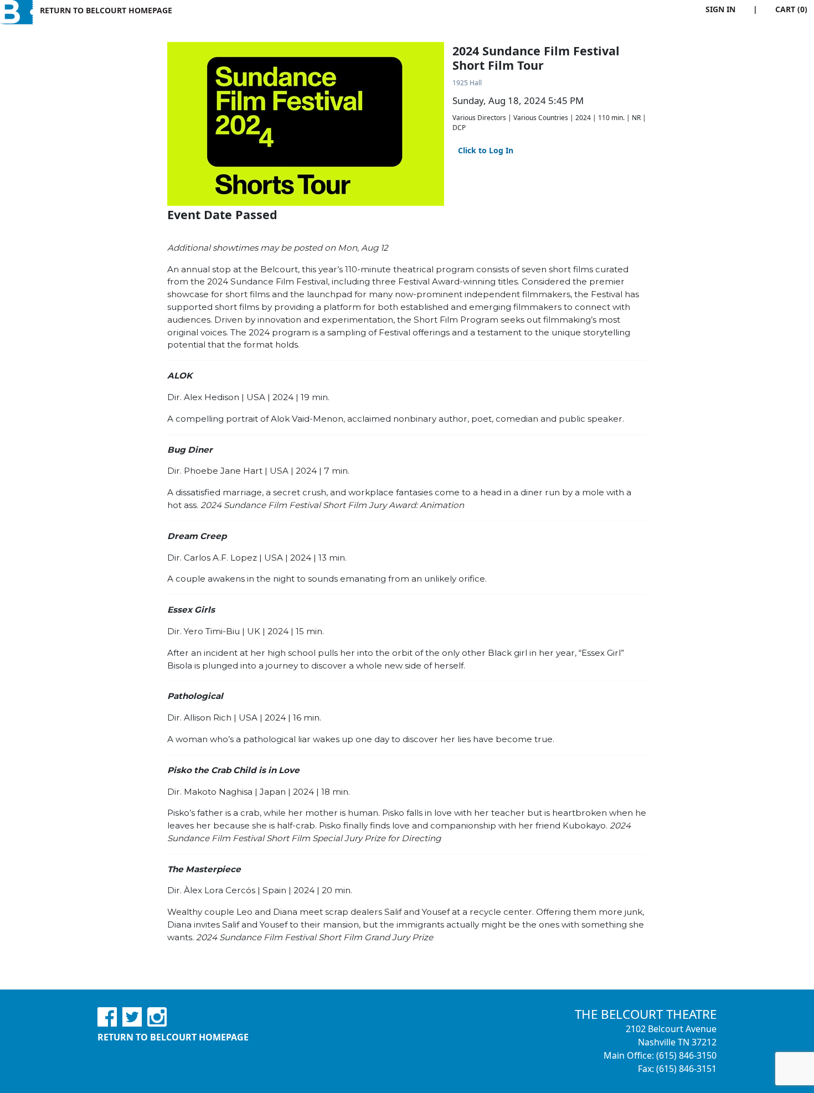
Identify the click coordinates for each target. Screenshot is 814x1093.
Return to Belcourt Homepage (106, 10)
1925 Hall (467, 82)
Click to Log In (485, 150)
